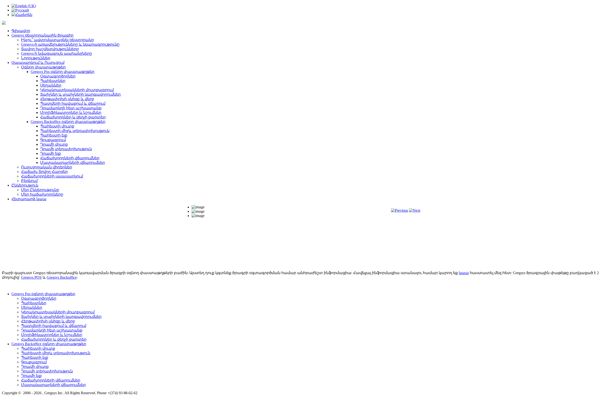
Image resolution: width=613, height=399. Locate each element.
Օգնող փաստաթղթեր (43, 67)
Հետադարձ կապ (28, 199)
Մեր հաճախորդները (42, 194)
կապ (464, 273)
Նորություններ (35, 58)
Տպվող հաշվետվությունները (50, 49)
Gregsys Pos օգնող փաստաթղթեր (62, 72)
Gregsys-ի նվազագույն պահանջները (56, 53)
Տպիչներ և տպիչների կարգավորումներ (80, 94)
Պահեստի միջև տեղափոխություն (74, 131)
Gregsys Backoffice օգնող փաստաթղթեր (68, 122)
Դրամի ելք (50, 153)
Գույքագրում (53, 140)
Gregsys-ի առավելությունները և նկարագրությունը (70, 44)
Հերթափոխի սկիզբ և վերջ (67, 99)
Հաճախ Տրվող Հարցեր (44, 172)
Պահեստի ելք (53, 135)
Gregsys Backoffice (62, 277)
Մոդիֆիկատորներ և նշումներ (70, 113)
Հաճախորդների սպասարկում (52, 176)
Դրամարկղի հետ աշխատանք (71, 108)
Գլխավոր (20, 31)
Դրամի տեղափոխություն (66, 149)
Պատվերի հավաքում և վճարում (72, 103)
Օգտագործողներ (57, 76)
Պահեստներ (52, 81)
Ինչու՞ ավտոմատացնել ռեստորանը (57, 40)
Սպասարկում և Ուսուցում (37, 63)
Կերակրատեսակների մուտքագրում (77, 90)
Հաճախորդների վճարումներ (69, 158)
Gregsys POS (31, 277)
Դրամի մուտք (54, 144)
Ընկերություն (24, 185)
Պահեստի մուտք (57, 126)
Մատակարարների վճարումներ (72, 163)
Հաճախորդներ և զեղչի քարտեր (73, 117)
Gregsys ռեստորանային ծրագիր (42, 35)
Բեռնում (29, 181)
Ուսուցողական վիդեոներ (46, 167)
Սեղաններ (50, 85)
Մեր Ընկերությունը (40, 190)
